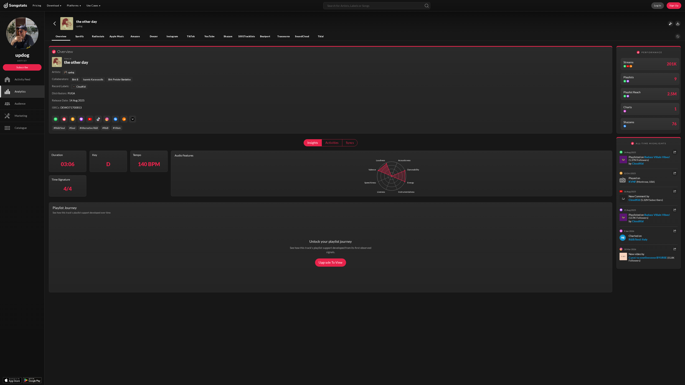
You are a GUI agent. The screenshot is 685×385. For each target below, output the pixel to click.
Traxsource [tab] (283, 36)
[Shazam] (115, 119)
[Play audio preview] (66, 23)
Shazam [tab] (228, 36)
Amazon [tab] (135, 36)
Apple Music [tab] (117, 36)
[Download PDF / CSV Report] (678, 24)
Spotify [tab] (79, 36)
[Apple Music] (64, 119)
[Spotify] (55, 119)
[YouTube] (89, 119)
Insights (312, 143)
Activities (332, 143)
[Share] (675, 152)
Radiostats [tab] (98, 36)
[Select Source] (678, 36)
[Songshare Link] (670, 24)
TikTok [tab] (191, 36)
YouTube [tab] (209, 36)
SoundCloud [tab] (302, 36)
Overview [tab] (61, 36)
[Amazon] (72, 119)
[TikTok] (98, 119)
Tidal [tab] (321, 36)
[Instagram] (106, 119)
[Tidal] (132, 119)
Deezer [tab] (154, 36)
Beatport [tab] (265, 36)
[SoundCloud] (124, 119)
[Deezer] (81, 119)
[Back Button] (54, 23)
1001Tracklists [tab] (246, 36)
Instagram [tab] (172, 36)
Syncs (350, 143)
